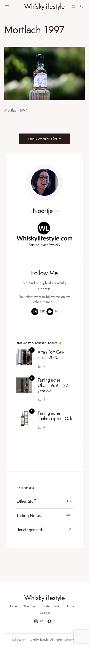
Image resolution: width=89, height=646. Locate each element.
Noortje (43, 211)
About (71, 606)
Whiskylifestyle (44, 6)
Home (13, 606)
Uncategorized (29, 530)
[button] (7, 6)
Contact (45, 612)
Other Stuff (26, 501)
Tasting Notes (28, 515)
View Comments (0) (42, 139)
